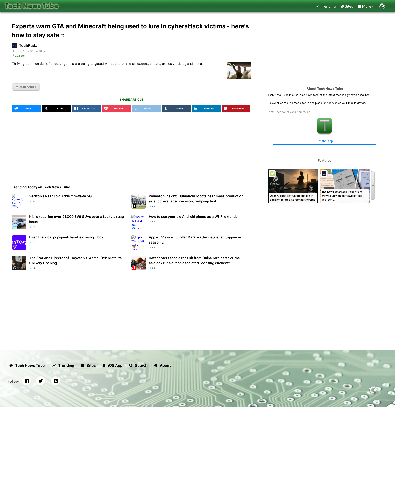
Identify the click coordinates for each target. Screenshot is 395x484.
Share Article (131, 99)
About (165, 365)
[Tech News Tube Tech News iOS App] (324, 132)
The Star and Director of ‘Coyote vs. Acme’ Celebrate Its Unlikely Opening (75, 260)
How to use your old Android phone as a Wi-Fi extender (194, 217)
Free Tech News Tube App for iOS (290, 111)
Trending (328, 6)
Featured (325, 160)
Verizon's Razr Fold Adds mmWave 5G (60, 196)
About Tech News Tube (325, 89)
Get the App (324, 141)
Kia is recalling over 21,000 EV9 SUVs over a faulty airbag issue (76, 219)
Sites (348, 6)
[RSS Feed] (55, 380)
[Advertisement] (131, 151)
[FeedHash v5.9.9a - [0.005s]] (373, 390)
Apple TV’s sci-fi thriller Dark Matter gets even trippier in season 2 (195, 239)
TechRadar (29, 45)
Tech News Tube (29, 365)
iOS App (114, 365)
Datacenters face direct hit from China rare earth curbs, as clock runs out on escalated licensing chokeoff (195, 260)
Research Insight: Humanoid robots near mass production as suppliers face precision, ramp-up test (196, 198)
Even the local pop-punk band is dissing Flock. (67, 237)
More (366, 6)
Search (141, 365)
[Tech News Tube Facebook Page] (26, 380)
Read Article (27, 87)
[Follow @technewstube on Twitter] (40, 380)
